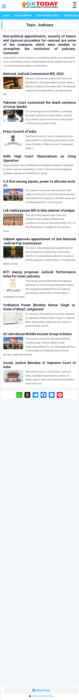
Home (6, 15)
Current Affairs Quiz (48, 15)
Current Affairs (23, 15)
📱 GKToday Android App (41, 696)
